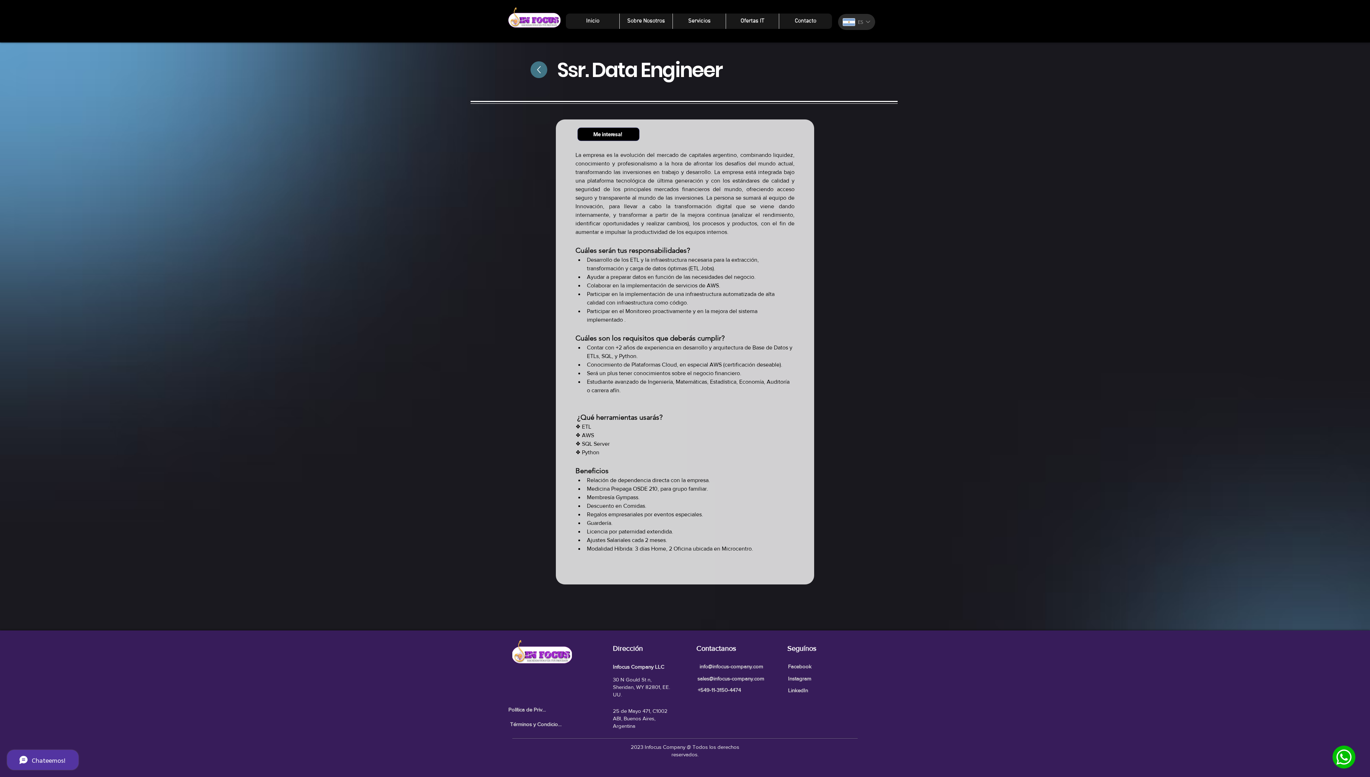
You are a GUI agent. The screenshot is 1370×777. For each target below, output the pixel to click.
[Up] (535, 69)
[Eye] (1344, 757)
